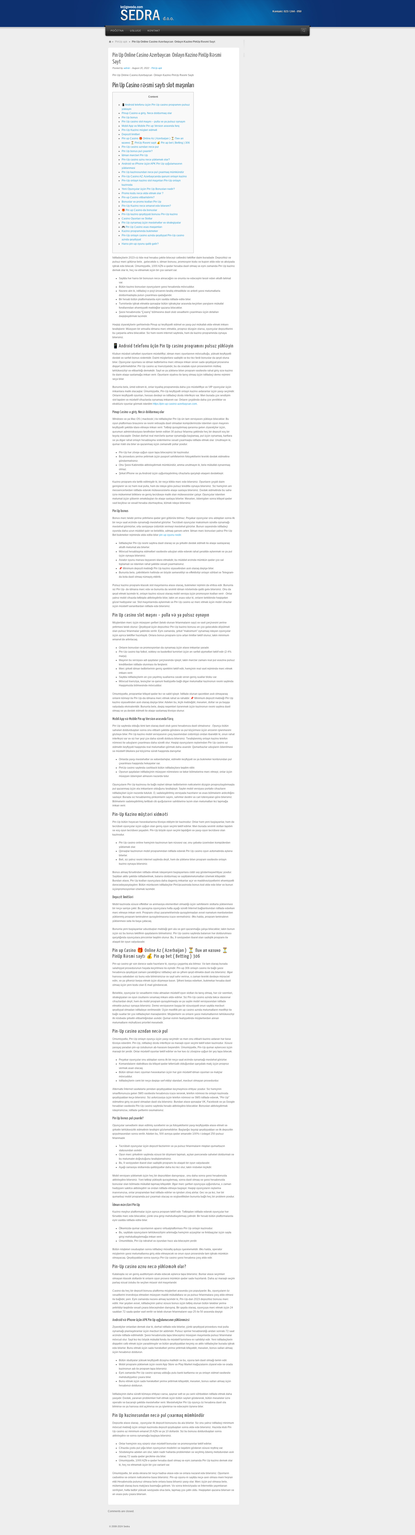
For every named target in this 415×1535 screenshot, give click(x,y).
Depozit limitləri (131, 134)
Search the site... (303, 30)
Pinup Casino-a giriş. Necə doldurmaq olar (147, 113)
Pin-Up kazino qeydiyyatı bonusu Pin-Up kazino (150, 214)
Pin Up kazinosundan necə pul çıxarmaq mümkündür (153, 172)
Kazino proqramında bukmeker (140, 231)
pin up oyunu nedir (170, 534)
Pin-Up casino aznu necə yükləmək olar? (146, 159)
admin (127, 68)
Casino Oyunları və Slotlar (137, 218)
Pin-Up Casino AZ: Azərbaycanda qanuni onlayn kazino (154, 176)
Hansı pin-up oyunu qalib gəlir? (140, 243)
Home (110, 41)
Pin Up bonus (130, 117)
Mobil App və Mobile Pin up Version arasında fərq (150, 125)
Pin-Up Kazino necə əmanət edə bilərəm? (146, 205)
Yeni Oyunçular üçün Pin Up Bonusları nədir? (148, 188)
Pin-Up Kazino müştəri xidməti (139, 130)
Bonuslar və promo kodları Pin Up (141, 201)
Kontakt (154, 30)
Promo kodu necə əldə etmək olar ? (142, 193)
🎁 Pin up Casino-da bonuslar (139, 210)
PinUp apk (121, 41)
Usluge (135, 30)
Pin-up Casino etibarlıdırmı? (138, 197)
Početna (117, 30)
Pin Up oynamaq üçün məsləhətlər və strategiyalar (151, 222)
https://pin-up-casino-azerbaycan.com (175, 403)
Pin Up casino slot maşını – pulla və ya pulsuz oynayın (153, 121)
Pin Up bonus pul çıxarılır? (137, 151)
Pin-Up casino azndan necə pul (140, 146)
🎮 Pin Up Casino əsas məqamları (142, 226)
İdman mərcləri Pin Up (135, 155)
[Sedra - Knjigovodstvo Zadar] (153, 13)
